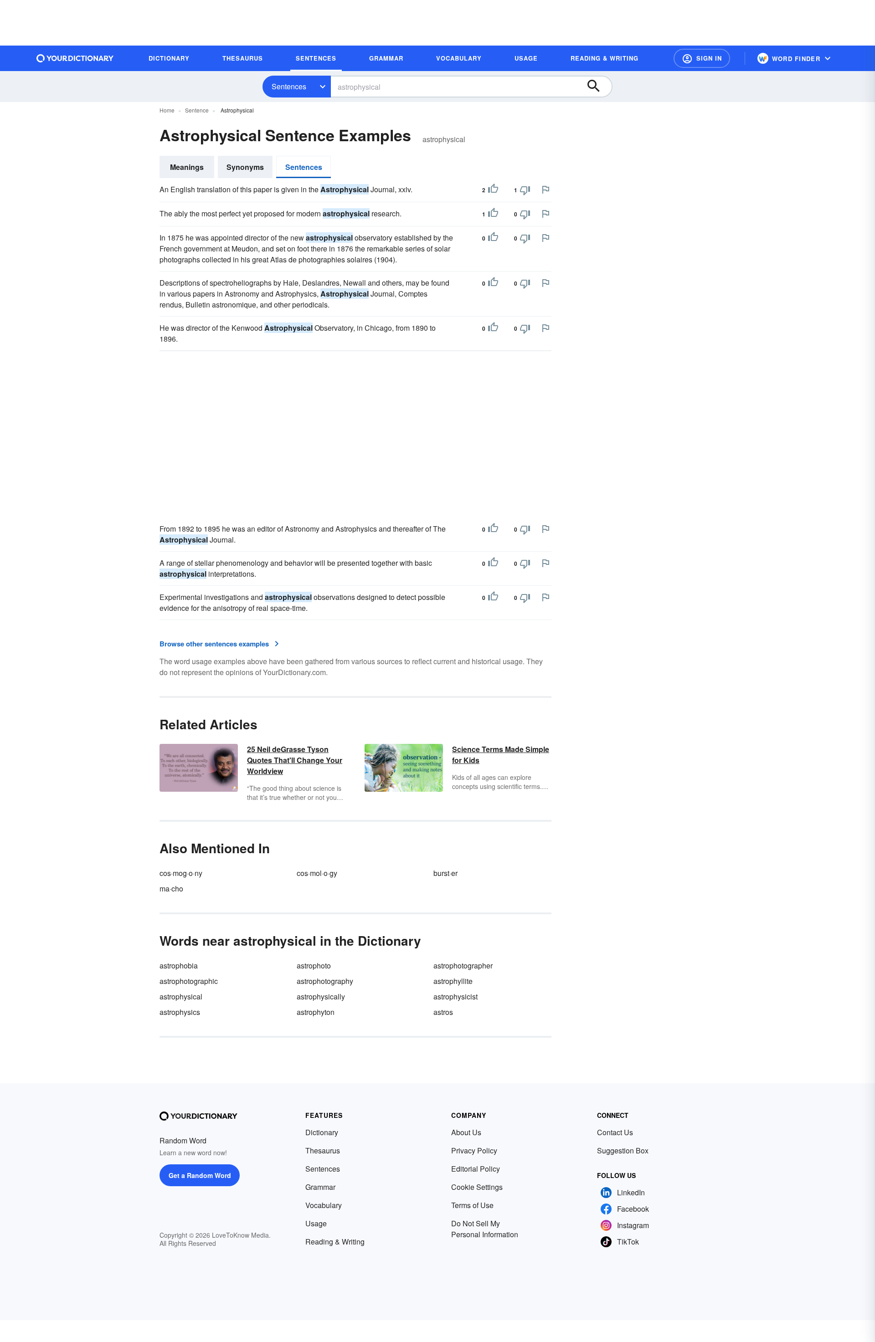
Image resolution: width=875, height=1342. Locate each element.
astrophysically (321, 996)
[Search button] (598, 87)
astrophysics (180, 1012)
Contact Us (615, 1132)
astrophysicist (455, 996)
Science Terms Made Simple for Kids (500, 754)
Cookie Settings (477, 1187)
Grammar (320, 1187)
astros (443, 1012)
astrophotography (325, 981)
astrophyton (316, 1012)
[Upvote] (493, 190)
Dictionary (321, 1132)
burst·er (445, 873)
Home (167, 110)
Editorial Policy (475, 1168)
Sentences (289, 86)
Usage (316, 1223)
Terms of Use (472, 1205)
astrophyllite (453, 981)
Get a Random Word (200, 1175)
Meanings (187, 167)
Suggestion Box (623, 1150)
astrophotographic (189, 981)
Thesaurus (322, 1150)
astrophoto (314, 965)
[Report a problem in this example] (545, 189)
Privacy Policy (474, 1150)
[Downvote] (525, 190)
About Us (466, 1132)
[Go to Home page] (75, 58)
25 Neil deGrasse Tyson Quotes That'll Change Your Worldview (294, 760)
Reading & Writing (335, 1241)
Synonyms (245, 167)
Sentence (197, 110)
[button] (702, 58)
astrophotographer (463, 965)
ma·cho (171, 888)
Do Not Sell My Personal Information (484, 1229)
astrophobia (179, 965)
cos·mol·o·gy (317, 873)
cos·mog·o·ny (181, 873)
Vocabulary (323, 1205)
